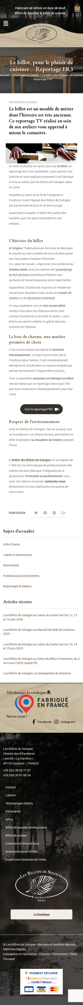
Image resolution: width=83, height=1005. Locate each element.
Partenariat (13, 811)
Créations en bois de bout (22, 843)
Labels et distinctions (17, 555)
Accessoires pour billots (21, 851)
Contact (10, 787)
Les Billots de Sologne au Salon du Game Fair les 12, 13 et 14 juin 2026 (40, 617)
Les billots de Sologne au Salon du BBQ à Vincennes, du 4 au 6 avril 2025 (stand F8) (41, 661)
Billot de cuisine (16, 835)
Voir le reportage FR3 (38, 409)
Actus (9, 819)
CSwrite (44, 954)
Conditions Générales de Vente (25, 859)
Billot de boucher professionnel (26, 827)
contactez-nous (55, 481)
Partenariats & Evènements (21, 576)
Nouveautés (11, 565)
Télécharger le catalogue (26, 692)
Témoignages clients (19, 803)
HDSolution (60, 954)
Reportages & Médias (26, 75)
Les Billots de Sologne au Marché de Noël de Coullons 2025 (38, 632)
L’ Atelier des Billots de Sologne (29, 460)
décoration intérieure (41, 298)
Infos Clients (11, 544)
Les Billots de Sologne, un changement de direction (37, 673)
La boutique (42, 914)
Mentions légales (14, 949)
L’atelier (10, 795)
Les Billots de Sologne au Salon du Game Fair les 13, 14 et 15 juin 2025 (40, 646)
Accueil (4, 75)
